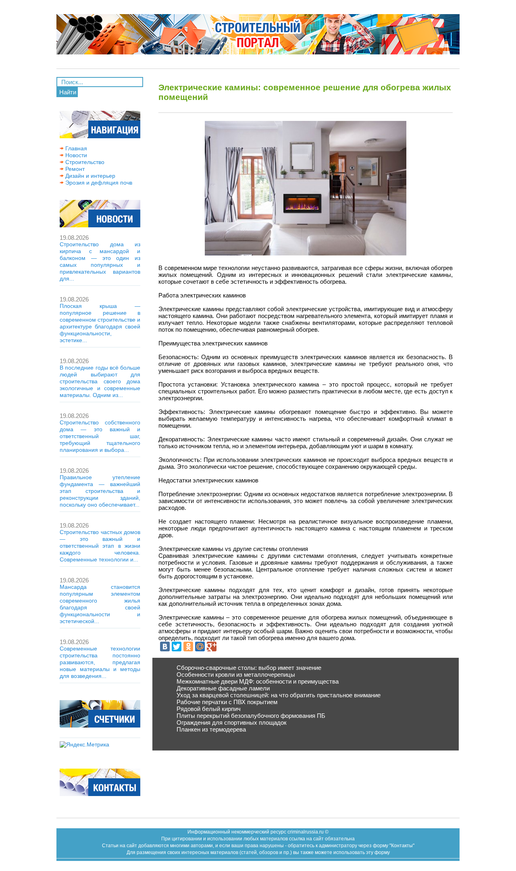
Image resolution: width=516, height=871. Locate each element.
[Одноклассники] (188, 646)
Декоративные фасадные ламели (223, 688)
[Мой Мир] (200, 646)
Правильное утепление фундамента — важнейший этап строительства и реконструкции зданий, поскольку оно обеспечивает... (100, 491)
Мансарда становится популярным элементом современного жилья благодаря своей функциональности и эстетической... (100, 604)
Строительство (84, 162)
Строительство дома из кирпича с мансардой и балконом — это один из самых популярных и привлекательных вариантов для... (100, 261)
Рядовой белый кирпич (209, 708)
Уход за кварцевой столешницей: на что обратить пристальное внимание (279, 695)
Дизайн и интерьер (89, 176)
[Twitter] (176, 646)
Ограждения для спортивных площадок (232, 722)
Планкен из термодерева (211, 729)
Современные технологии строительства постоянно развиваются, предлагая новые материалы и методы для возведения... (100, 662)
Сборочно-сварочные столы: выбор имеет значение (249, 667)
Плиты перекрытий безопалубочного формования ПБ (251, 715)
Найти (67, 92)
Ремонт (74, 169)
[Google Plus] (211, 646)
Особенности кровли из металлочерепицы (236, 674)
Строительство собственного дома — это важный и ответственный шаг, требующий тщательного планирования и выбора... (100, 436)
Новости (75, 155)
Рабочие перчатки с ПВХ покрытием (227, 701)
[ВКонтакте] (165, 646)
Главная (75, 148)
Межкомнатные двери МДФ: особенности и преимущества (258, 681)
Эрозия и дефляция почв (98, 182)
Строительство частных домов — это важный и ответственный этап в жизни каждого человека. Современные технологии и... (100, 546)
